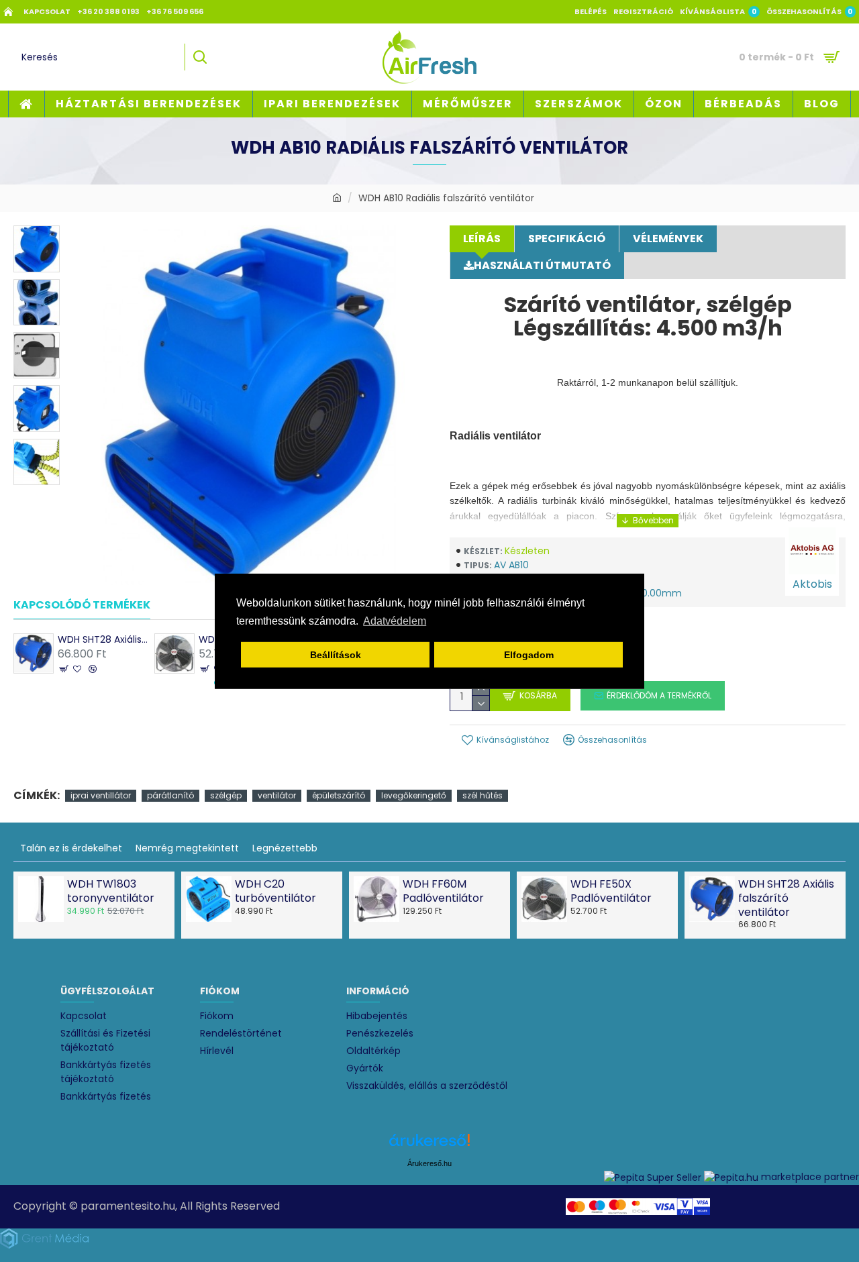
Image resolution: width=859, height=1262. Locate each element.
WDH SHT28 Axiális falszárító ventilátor (103, 639)
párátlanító (170, 795)
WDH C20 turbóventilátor (275, 892)
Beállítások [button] (335, 654)
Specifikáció (566, 238)
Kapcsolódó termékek (81, 605)
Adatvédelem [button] (394, 621)
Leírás (482, 238)
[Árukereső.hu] (429, 1145)
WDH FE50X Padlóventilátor (611, 892)
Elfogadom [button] (529, 654)
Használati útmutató (542, 265)
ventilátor (277, 795)
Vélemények (668, 238)
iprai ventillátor (100, 795)
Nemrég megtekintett (187, 848)
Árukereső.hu (429, 1163)
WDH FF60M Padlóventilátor (443, 892)
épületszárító (338, 795)
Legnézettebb (284, 848)
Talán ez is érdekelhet (71, 848)
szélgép (226, 795)
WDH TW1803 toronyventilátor (110, 892)
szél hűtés (482, 795)
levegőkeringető (413, 795)
